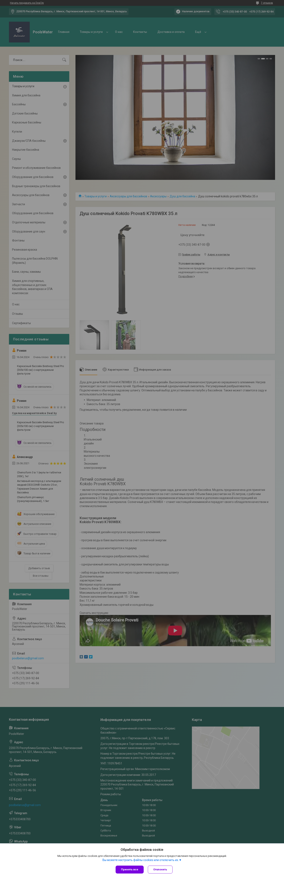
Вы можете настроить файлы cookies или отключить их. (140, 860)
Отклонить (160, 869)
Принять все (129, 869)
